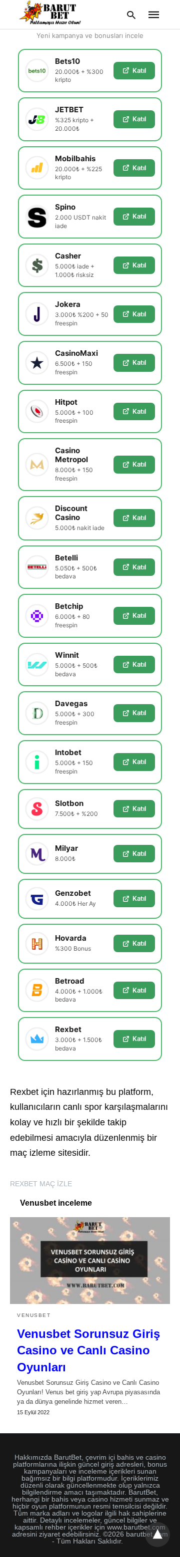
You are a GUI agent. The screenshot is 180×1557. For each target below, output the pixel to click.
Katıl (139, 70)
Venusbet (33, 1315)
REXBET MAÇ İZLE (41, 1184)
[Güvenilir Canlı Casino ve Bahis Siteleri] (51, 13)
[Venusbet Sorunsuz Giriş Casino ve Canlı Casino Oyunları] (90, 1260)
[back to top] (157, 1534)
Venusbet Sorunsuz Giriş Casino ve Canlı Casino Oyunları (88, 1350)
